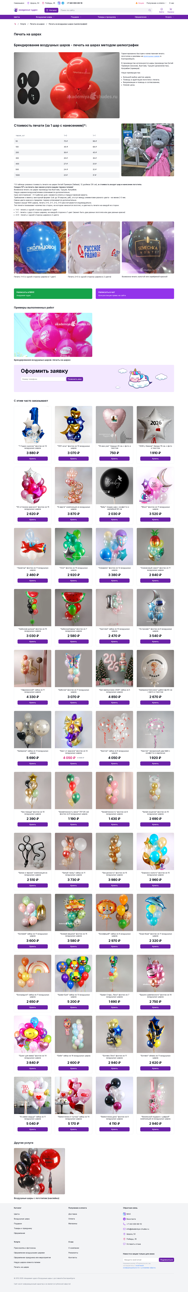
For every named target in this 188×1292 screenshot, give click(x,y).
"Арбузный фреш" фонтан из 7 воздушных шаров (73, 630)
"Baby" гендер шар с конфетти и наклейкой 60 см (114, 508)
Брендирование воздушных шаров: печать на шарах (42, 360)
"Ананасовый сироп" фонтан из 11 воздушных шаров (155, 569)
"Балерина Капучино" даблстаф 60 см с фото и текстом (155, 691)
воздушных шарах (152, 56)
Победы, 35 (50, 3)
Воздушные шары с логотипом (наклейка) (36, 1198)
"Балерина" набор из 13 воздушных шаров (32, 752)
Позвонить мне (75, 379)
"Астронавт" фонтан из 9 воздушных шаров (155, 630)
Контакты (72, 1257)
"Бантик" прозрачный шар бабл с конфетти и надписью (155, 752)
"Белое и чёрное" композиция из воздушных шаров (32, 874)
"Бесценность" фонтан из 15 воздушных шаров (114, 874)
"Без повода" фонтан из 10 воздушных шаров (32, 813)
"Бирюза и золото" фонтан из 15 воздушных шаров (155, 874)
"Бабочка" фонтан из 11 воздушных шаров (73, 691)
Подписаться (166, 1260)
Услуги (168, 17)
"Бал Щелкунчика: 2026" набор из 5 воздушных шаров (114, 691)
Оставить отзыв (134, 1244)
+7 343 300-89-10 (74, 3)
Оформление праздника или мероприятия (32, 1257)
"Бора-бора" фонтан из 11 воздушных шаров (155, 935)
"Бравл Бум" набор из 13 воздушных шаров (73, 996)
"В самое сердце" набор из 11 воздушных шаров (33, 1118)
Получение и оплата (155, 3)
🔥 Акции (140, 3)
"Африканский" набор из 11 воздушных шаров (33, 691)
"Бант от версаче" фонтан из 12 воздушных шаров (74, 752)
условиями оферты (148, 1268)
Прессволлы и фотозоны (25, 1248)
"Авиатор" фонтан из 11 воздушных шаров (32, 569)
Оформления (140, 17)
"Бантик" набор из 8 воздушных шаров (114, 752)
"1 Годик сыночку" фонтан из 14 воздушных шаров (32, 447)
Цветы (17, 17)
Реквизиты (73, 1253)
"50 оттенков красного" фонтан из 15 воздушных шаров (32, 508)
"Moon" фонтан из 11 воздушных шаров (155, 508)
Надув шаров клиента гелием (27, 1262)
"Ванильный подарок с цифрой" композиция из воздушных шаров (155, 1118)
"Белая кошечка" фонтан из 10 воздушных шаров (155, 813)
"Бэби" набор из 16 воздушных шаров (73, 1056)
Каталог (53, 10)
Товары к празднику (107, 17)
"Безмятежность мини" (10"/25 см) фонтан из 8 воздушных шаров (73, 813)
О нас (171, 3)
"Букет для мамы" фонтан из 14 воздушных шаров (33, 1057)
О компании (73, 1248)
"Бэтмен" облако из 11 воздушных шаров (155, 1057)
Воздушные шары (44, 17)
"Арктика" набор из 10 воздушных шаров (114, 630)
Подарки (75, 17)
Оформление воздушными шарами (29, 1253)
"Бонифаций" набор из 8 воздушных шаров (114, 935)
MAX (129, 1214)
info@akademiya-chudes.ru (138, 1229)
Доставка (72, 1214)
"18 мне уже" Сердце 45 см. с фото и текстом (114, 447)
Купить (32, 459)
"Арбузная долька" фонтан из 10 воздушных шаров (32, 630)
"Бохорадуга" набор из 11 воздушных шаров (32, 996)
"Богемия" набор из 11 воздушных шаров (33, 935)
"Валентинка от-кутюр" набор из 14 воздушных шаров (73, 1118)
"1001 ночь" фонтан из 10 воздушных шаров (73, 447)
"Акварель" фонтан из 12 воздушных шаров (114, 569)
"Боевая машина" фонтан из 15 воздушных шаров (73, 935)
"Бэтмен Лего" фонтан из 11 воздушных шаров (114, 1057)
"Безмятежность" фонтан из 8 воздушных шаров (114, 813)
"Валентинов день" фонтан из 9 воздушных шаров (114, 1118)
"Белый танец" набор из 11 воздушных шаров (73, 874)
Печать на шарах (37, 24)
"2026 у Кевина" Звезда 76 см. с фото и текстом (155, 447)
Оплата (71, 1219)
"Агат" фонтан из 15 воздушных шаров (74, 569)
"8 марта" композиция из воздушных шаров (73, 508)
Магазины (72, 1223)
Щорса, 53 (34, 3)
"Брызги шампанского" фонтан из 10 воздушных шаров (155, 996)
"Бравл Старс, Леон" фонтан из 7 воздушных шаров (114, 996)
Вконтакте (131, 1219)
